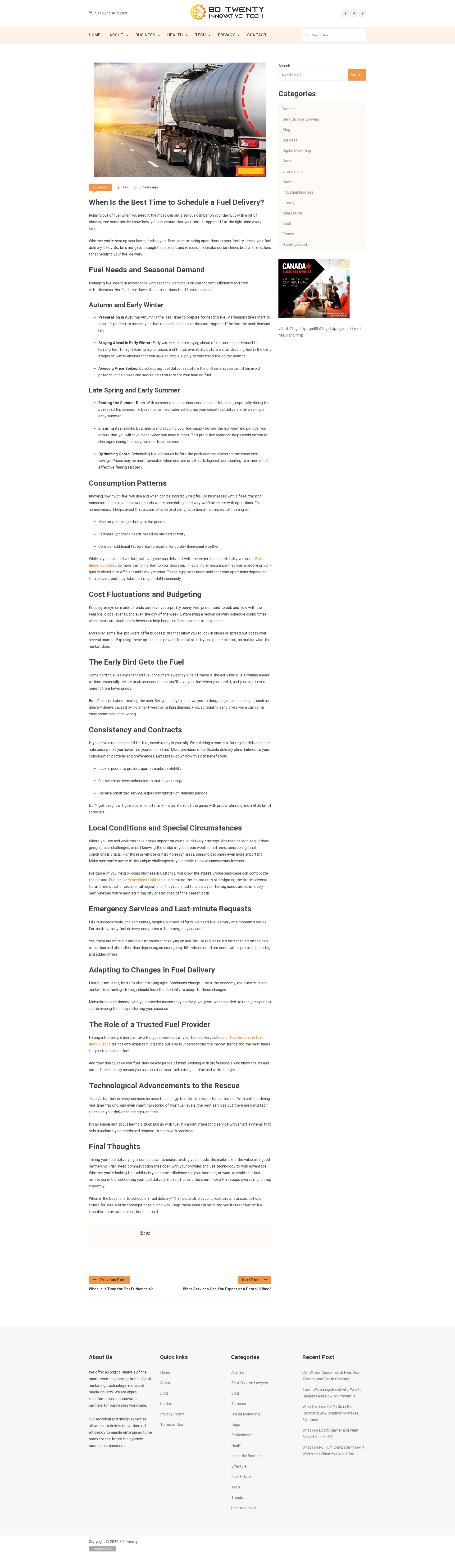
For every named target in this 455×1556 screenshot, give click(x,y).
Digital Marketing (296, 150)
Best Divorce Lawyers (300, 119)
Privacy (226, 35)
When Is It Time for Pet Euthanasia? (121, 1289)
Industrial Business (298, 192)
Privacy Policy (172, 1414)
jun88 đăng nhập (322, 328)
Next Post (251, 1280)
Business (145, 35)
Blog (286, 130)
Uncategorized (294, 244)
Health (175, 35)
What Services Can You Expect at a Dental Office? (227, 1289)
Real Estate (292, 213)
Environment (292, 171)
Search (284, 66)
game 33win (349, 328)
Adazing (108, 1548)
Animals (288, 109)
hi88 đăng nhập (290, 335)
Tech (200, 35)
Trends (288, 234)
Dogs (286, 161)
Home (94, 35)
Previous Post (113, 1280)
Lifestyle (290, 203)
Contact (257, 35)
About (116, 35)
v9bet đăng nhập (292, 328)
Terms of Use (171, 1424)
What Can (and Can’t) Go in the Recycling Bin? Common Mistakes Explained (330, 1413)
